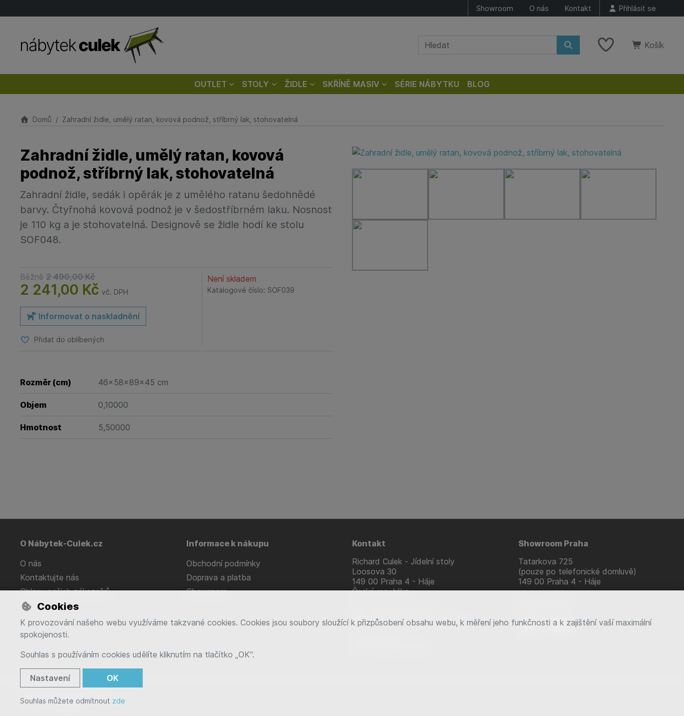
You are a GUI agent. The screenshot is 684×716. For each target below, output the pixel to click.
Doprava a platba (218, 577)
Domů (42, 119)
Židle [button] (295, 84)
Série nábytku (427, 84)
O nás (539, 8)
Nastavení (50, 678)
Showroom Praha (553, 543)
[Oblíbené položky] (606, 45)
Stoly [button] (255, 84)
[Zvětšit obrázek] (508, 152)
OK (113, 678)
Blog (478, 84)
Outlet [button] (210, 84)
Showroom (494, 8)
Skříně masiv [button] (351, 84)
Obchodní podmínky (223, 563)
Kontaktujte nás (49, 577)
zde (118, 700)
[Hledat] (568, 45)
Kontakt (578, 8)
